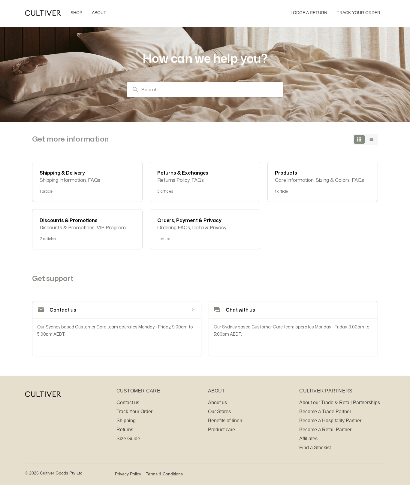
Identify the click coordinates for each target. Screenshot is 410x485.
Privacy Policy (128, 473)
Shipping (126, 420)
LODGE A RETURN (309, 12)
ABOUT (99, 12)
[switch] (365, 139)
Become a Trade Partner (325, 411)
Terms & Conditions (164, 473)
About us (217, 402)
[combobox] (205, 89)
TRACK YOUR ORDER (358, 12)
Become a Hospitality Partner (330, 420)
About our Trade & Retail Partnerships (339, 402)
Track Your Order (134, 411)
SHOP (76, 12)
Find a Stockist (315, 447)
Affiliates (308, 438)
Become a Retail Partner (325, 429)
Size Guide (128, 438)
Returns (124, 429)
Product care (221, 429)
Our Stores (219, 411)
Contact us (127, 402)
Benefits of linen (225, 420)
